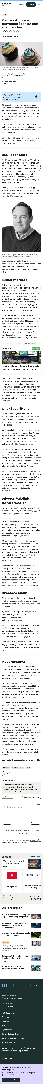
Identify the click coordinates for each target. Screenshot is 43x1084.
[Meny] (39, 4)
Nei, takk (27, 1080)
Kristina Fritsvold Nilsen (12, 998)
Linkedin (5, 1021)
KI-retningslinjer (8, 1042)
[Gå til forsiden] (6, 4)
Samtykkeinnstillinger (11, 1034)
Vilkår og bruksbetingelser (13, 1038)
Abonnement (7, 1058)
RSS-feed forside (9, 1013)
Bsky (4, 1026)
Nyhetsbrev (7, 1030)
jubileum (6, 767)
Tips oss (36, 985)
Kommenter (19, 75)
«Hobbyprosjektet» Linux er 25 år (26, 760)
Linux (5, 14)
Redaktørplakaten (20, 1051)
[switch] (37, 96)
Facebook (6, 1017)
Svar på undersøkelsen (11, 1080)
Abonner (31, 4)
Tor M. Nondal (8, 1006)
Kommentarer (17, 767)
